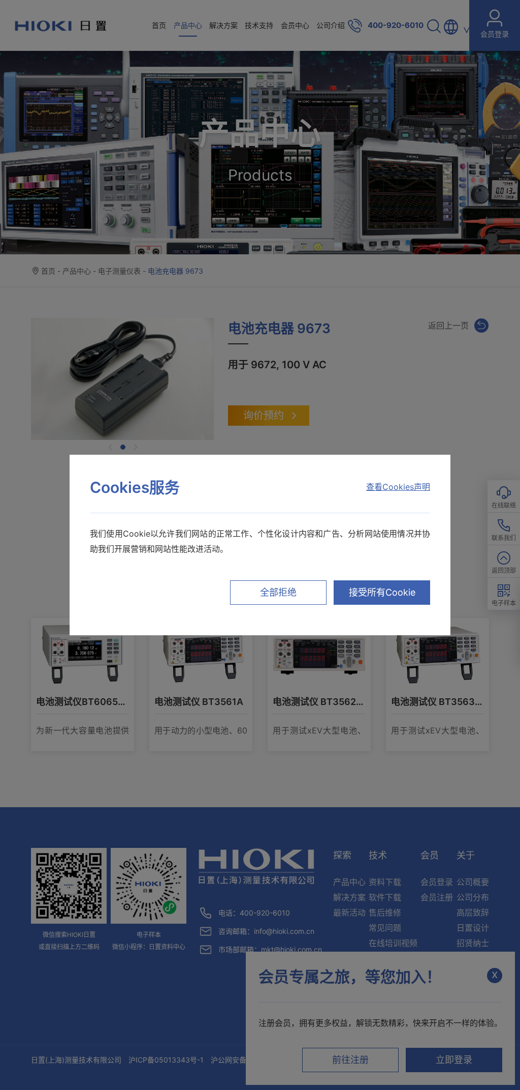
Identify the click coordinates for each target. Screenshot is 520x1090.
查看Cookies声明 (398, 487)
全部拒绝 (278, 592)
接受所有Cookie (382, 592)
